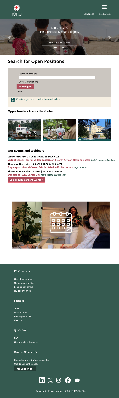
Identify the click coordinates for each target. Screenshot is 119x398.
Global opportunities (24, 283)
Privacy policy (55, 391)
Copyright (41, 391)
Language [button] (89, 14)
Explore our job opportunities (59, 42)
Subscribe (27, 368)
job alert (31, 99)
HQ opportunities (22, 291)
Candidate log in (105, 14)
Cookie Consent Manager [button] (26, 364)
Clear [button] (19, 91)
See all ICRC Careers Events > (26, 179)
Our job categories (23, 279)
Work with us (20, 312)
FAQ (16, 338)
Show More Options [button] (28, 81)
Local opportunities (23, 287)
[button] (96, 7)
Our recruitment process (26, 342)
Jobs (16, 308)
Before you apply (22, 316)
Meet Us (18, 320)
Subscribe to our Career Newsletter (31, 360)
